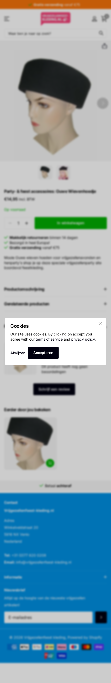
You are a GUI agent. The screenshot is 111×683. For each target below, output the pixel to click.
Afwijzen (18, 353)
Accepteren (43, 352)
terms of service (49, 339)
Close (100, 323)
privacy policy (83, 339)
